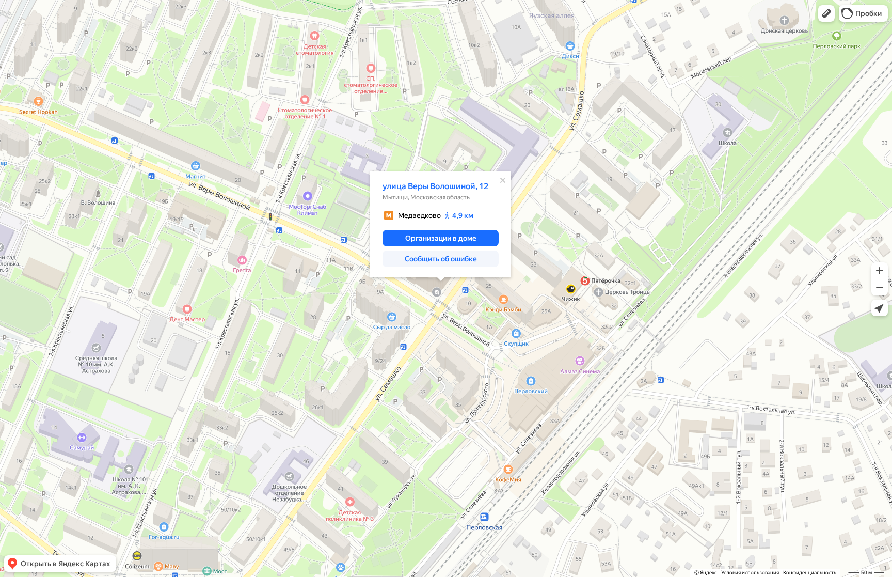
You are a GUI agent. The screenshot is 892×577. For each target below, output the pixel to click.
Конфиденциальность (809, 572)
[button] (826, 13)
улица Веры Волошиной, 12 (435, 186)
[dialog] (440, 224)
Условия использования (750, 572)
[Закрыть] (503, 180)
